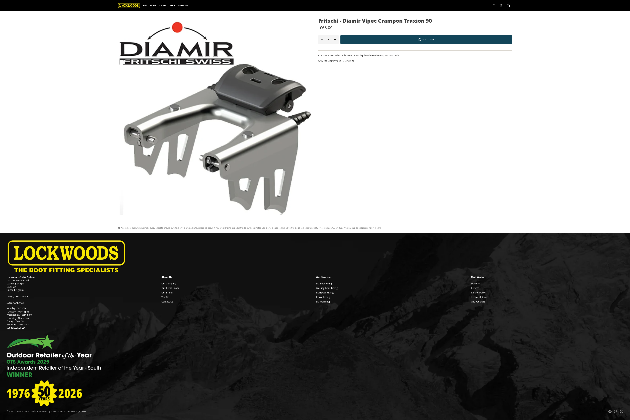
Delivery (475, 283)
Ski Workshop (323, 301)
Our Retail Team (170, 288)
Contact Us (167, 301)
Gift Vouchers (478, 301)
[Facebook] (610, 411)
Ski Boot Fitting (324, 283)
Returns (475, 288)
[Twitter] (621, 411)
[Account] (501, 5)
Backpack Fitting (325, 292)
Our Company (168, 283)
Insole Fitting (323, 297)
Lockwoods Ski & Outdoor (26, 411)
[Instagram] (616, 411)
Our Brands (167, 292)
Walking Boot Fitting (327, 288)
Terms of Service (480, 297)
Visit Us (165, 297)
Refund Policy (478, 292)
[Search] (494, 5)
